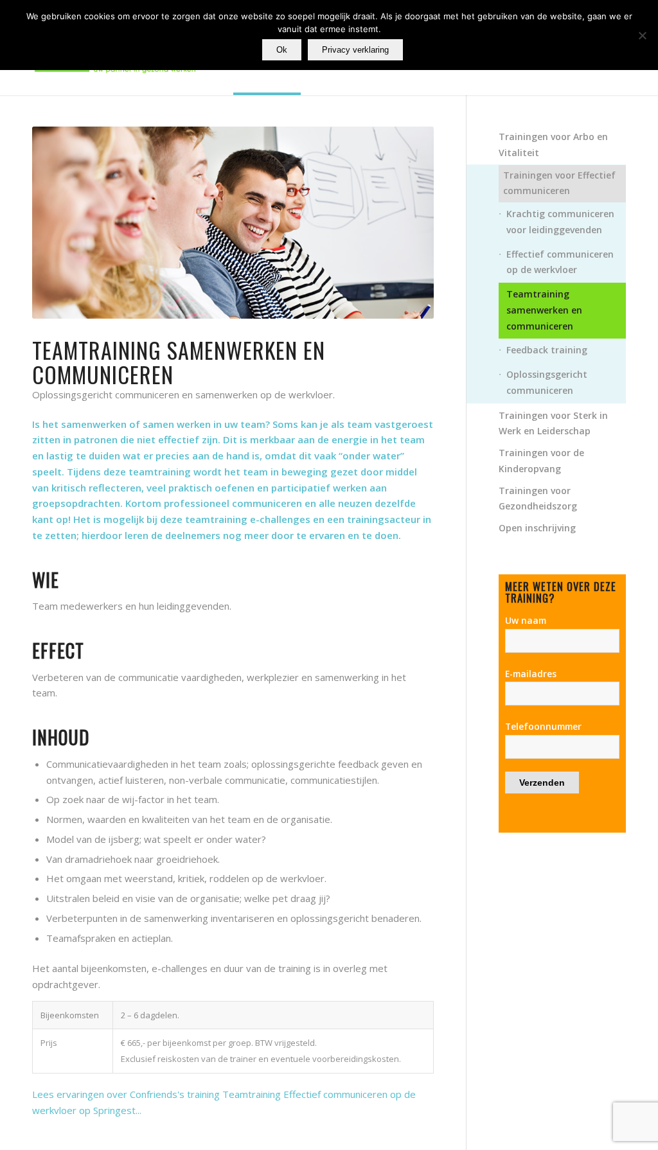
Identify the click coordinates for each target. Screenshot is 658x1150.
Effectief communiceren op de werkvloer (560, 262)
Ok (281, 50)
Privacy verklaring (355, 50)
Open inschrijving (537, 528)
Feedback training (546, 350)
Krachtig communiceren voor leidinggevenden (560, 222)
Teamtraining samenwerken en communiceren (544, 310)
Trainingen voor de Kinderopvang (541, 461)
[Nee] (642, 35)
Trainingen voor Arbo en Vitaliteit (553, 144)
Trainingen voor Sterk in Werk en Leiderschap (553, 423)
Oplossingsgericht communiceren (546, 382)
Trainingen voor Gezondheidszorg (538, 498)
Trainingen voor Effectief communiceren (559, 183)
